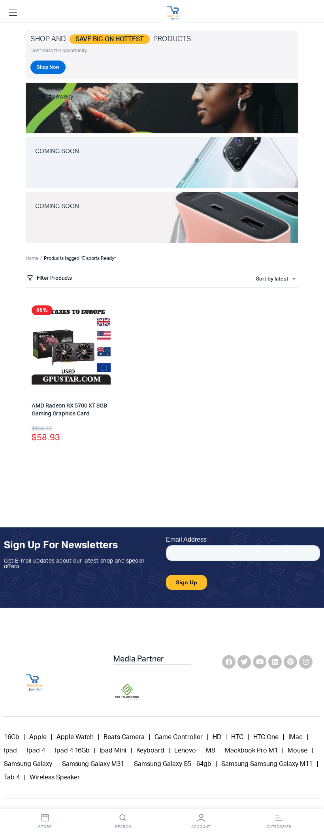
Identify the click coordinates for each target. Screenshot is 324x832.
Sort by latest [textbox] (272, 279)
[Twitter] (244, 662)
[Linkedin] (275, 662)
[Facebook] (228, 662)
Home (32, 258)
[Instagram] (306, 662)
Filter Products (54, 278)
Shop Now (48, 67)
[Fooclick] (173, 13)
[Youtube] (259, 662)
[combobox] (275, 279)
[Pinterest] (290, 662)
